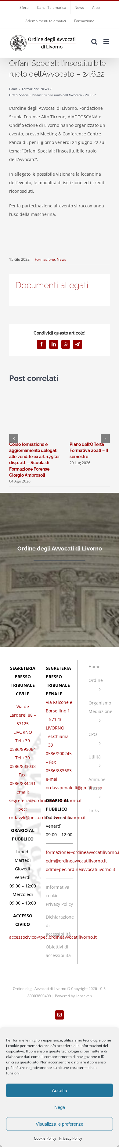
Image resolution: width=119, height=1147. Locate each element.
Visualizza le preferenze (59, 1124)
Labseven (84, 995)
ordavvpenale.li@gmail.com (74, 787)
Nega (59, 1107)
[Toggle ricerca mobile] (94, 41)
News (61, 259)
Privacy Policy (70, 1138)
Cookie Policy (45, 1138)
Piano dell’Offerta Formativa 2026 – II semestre (89, 450)
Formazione (45, 259)
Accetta (59, 1090)
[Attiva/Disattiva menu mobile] (106, 41)
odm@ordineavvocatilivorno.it (76, 861)
